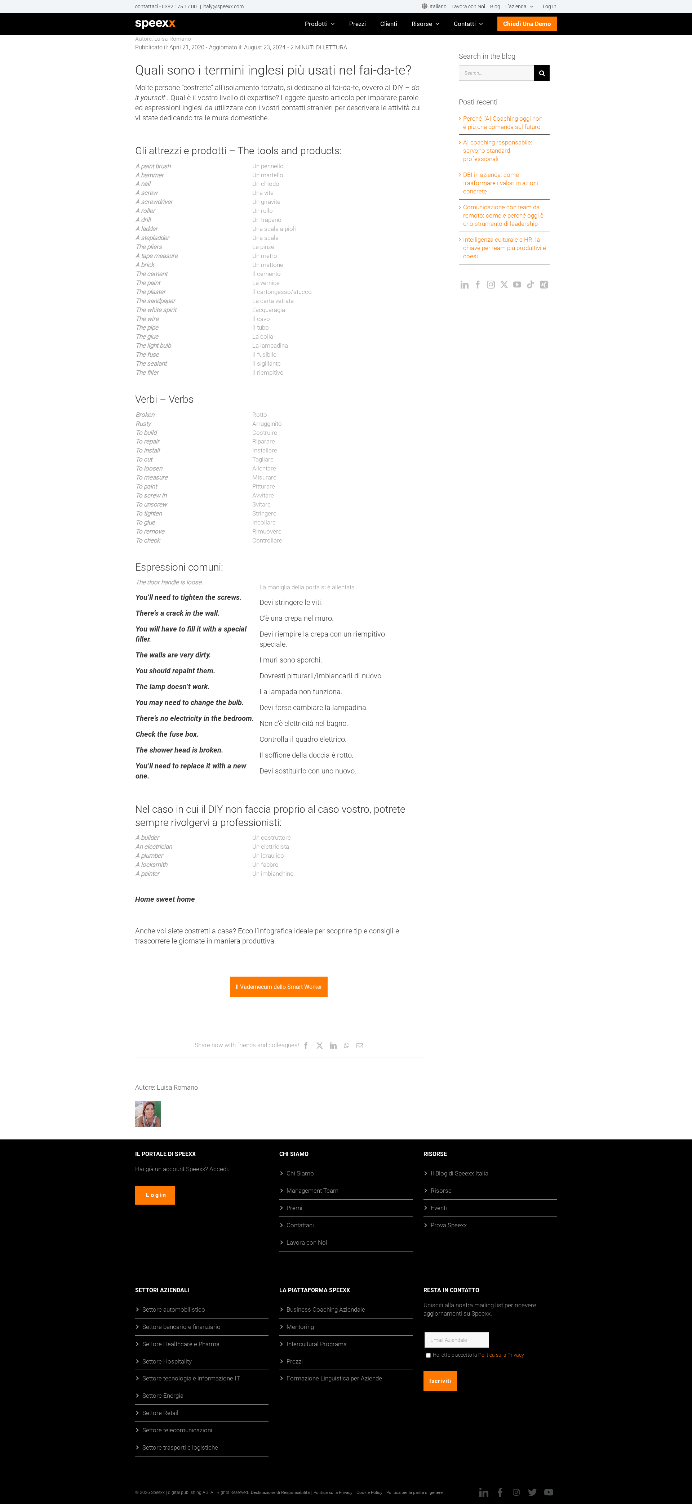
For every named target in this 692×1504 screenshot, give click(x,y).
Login (156, 1195)
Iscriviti (440, 1381)
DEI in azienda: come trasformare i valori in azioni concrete (500, 182)
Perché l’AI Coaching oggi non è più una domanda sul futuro (502, 122)
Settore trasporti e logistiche (180, 1447)
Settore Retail (160, 1413)
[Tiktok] (530, 285)
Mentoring (300, 1326)
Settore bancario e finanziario (181, 1326)
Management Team (312, 1190)
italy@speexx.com (223, 6)
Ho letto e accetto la (478, 1355)
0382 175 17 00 (180, 6)
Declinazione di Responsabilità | (281, 1492)
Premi (294, 1208)
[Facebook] (478, 285)
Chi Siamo (300, 1173)
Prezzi (295, 1361)
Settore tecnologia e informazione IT (191, 1378)
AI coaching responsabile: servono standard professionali (497, 150)
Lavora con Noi (307, 1242)
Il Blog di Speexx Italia (459, 1173)
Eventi (439, 1208)
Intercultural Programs (317, 1344)
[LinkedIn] (465, 285)
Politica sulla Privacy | (334, 1492)
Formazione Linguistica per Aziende (334, 1378)
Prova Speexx (449, 1225)
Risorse (441, 1190)
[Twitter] (504, 285)
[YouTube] (517, 285)
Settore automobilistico (173, 1309)
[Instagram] (491, 285)
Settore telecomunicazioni (177, 1430)
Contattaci (300, 1225)
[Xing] (544, 285)
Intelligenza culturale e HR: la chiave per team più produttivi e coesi (504, 247)
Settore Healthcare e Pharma (180, 1344)
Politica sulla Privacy (501, 1355)
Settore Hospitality (167, 1361)
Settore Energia (162, 1396)
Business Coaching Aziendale (326, 1309)
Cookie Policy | (370, 1492)
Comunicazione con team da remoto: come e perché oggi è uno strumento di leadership (503, 215)
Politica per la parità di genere (414, 1492)
